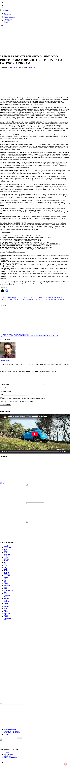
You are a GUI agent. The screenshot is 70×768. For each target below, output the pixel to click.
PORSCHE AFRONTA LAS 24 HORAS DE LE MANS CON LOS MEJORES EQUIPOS (55, 299)
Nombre (3, 388)
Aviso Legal (7, 756)
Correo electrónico (6, 391)
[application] (35, 434)
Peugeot (6, 601)
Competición (7, 14)
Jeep (5, 578)
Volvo (5, 620)
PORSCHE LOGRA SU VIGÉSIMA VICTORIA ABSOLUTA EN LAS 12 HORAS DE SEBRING (33, 299)
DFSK (6, 562)
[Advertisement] (31, 40)
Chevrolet (7, 554)
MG (5, 592)
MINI (5, 593)
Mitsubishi (7, 595)
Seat (5, 610)
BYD (5, 552)
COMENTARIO (5, 384)
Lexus (5, 587)
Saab (5, 608)
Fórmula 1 (7, 16)
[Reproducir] (2, 452)
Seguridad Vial (8, 19)
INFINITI (7, 574)
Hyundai (6, 572)
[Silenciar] (65, 452)
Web (1, 394)
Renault (6, 606)
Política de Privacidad (10, 757)
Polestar (6, 603)
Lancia (6, 583)
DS (5, 564)
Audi (5, 549)
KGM (5, 582)
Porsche (6, 605)
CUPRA (6, 559)
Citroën (6, 557)
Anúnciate (7, 753)
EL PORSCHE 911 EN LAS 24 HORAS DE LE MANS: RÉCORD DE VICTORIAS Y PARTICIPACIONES (10, 299)
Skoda (6, 611)
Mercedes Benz (8, 590)
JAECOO (7, 575)
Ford (5, 569)
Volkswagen (7, 618)
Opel (5, 600)
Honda (6, 570)
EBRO (6, 565)
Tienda (6, 22)
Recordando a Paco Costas (12, 732)
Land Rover (7, 585)
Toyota (6, 616)
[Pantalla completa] (68, 452)
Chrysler (6, 556)
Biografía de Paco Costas (11, 731)
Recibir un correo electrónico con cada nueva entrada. (17, 401)
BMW (5, 551)
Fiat (5, 567)
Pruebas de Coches (9, 17)
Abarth (6, 546)
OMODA (6, 598)
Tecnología (7, 20)
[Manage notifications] (65, 764)
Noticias (6, 13)
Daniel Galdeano (13, 67)
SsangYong (7, 613)
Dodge (6, 560)
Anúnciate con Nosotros (11, 729)
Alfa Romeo (7, 547)
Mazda (6, 588)
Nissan (6, 597)
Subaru (6, 615)
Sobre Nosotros (8, 754)
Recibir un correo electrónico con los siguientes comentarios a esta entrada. (23, 398)
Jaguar (6, 577)
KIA (5, 580)
